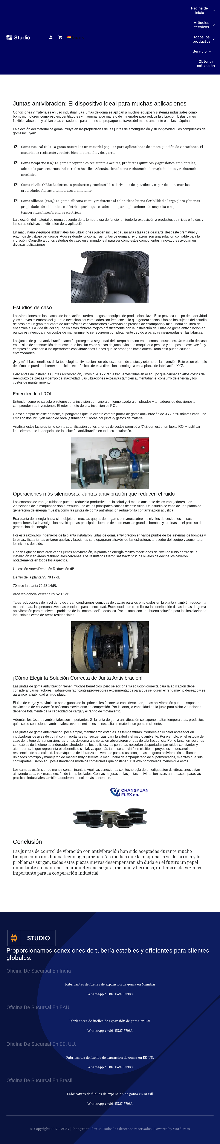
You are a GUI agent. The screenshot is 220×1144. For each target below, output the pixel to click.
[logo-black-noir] (18, 37)
